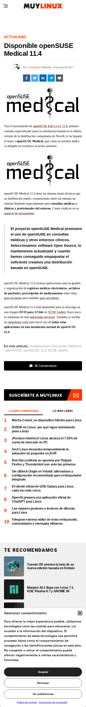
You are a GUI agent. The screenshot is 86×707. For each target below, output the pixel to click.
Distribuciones (40, 346)
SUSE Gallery (57, 312)
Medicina (74, 346)
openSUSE (14, 350)
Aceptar (43, 672)
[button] (80, 613)
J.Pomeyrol (34, 67)
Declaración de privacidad (53, 702)
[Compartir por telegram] (51, 78)
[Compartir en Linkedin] (43, 78)
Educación (59, 346)
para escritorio (13, 298)
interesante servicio (42, 317)
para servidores (49, 298)
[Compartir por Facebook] (26, 78)
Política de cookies (27, 702)
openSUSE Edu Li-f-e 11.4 (50, 126)
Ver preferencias (43, 694)
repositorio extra (18, 322)
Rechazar (43, 683)
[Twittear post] (34, 78)
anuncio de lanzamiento (19, 213)
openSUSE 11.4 (34, 350)
